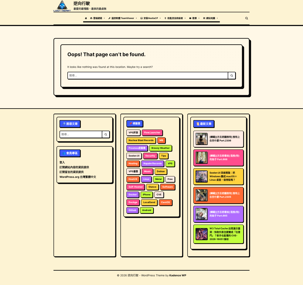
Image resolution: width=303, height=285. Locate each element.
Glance (152, 186)
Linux (146, 179)
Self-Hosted (136, 186)
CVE (159, 194)
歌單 (194, 18)
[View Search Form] (247, 18)
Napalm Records (152, 163)
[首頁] (86, 18)
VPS (170, 163)
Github (132, 210)
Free (170, 179)
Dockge (133, 202)
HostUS (133, 179)
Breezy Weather (161, 148)
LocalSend (149, 202)
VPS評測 (133, 132)
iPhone (147, 194)
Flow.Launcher (152, 132)
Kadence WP (177, 275)
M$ (161, 140)
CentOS (165, 202)
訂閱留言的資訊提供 (71, 172)
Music (147, 171)
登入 (62, 162)
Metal (158, 179)
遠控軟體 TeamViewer (123, 18)
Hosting (133, 163)
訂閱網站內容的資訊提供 (74, 167)
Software (167, 186)
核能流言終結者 (175, 18)
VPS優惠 (133, 171)
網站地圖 (210, 18)
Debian (161, 171)
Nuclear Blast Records (141, 140)
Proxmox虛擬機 (137, 148)
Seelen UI (134, 155)
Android (146, 210)
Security (150, 155)
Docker (133, 194)
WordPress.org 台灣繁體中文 (77, 176)
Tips (163, 155)
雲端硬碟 (97, 18)
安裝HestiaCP (151, 18)
